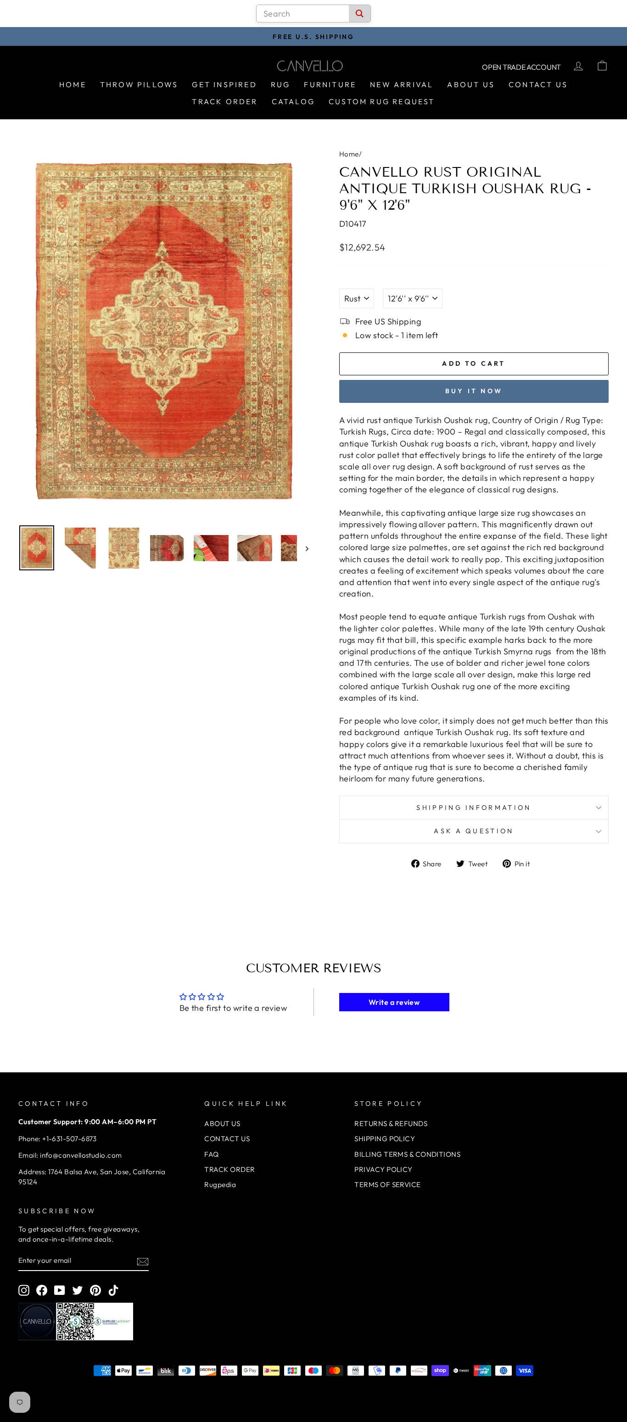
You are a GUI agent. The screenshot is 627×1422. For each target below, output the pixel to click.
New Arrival (401, 84)
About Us (471, 84)
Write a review (394, 1002)
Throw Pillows (139, 84)
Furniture (330, 84)
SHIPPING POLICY (384, 1138)
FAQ (211, 1154)
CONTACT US (227, 1138)
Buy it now (474, 391)
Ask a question (474, 831)
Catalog (293, 101)
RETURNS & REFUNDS (390, 1123)
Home (72, 84)
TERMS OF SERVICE (387, 1184)
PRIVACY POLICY (383, 1169)
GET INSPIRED (224, 84)
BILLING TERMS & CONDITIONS (407, 1154)
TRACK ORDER (229, 1169)
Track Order (225, 101)
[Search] (359, 13)
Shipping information (473, 807)
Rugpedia (220, 1184)
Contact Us (538, 84)
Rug (281, 84)
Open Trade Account (521, 67)
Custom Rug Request (382, 101)
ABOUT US (222, 1123)
